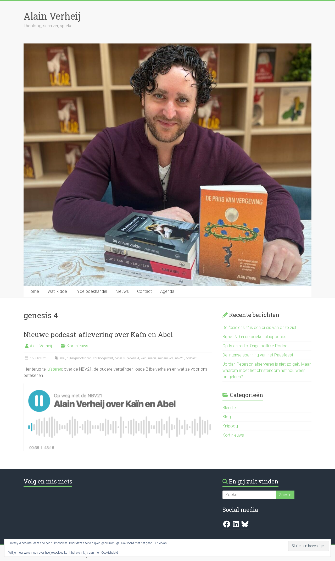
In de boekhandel (91, 291)
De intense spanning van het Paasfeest (257, 355)
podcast (191, 358)
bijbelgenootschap (79, 358)
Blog (226, 416)
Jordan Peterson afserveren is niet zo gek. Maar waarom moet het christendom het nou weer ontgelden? (266, 370)
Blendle (229, 407)
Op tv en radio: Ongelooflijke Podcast (256, 345)
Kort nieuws (77, 345)
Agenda (167, 291)
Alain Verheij (52, 16)
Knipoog (230, 426)
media (152, 358)
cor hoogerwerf (103, 358)
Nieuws (122, 291)
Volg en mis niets (48, 481)
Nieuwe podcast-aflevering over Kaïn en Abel (98, 334)
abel (62, 358)
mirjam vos (166, 358)
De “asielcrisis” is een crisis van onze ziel (259, 327)
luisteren (54, 369)
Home (33, 291)
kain (144, 358)
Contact (144, 291)
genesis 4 (132, 358)
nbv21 (179, 358)
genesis (120, 358)
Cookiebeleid (109, 552)
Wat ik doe (57, 291)
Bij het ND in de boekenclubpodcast (255, 336)
